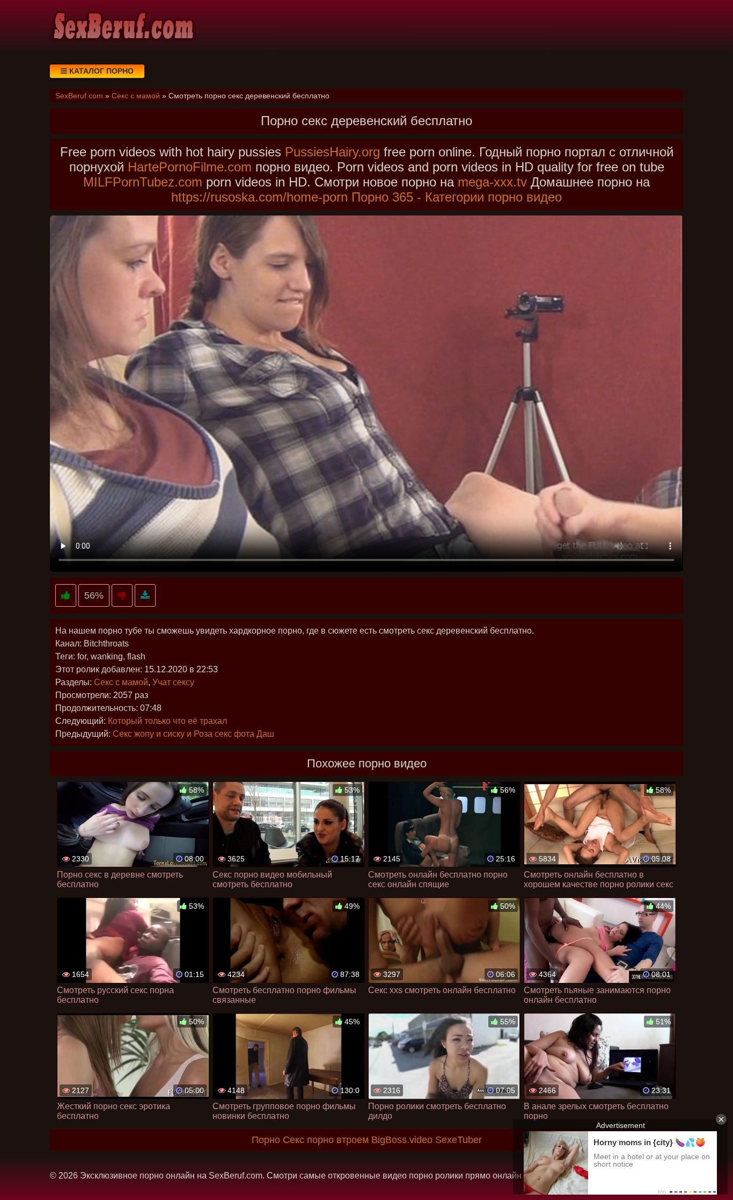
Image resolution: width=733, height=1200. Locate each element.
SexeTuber (458, 1139)
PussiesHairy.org (332, 152)
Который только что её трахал (167, 720)
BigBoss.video (402, 1139)
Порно (266, 1139)
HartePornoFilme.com (190, 167)
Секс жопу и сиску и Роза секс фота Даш (193, 733)
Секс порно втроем (326, 1139)
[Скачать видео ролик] (145, 595)
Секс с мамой (121, 682)
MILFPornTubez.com (142, 182)
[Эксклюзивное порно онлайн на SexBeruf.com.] (122, 27)
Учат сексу (173, 682)
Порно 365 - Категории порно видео (456, 197)
